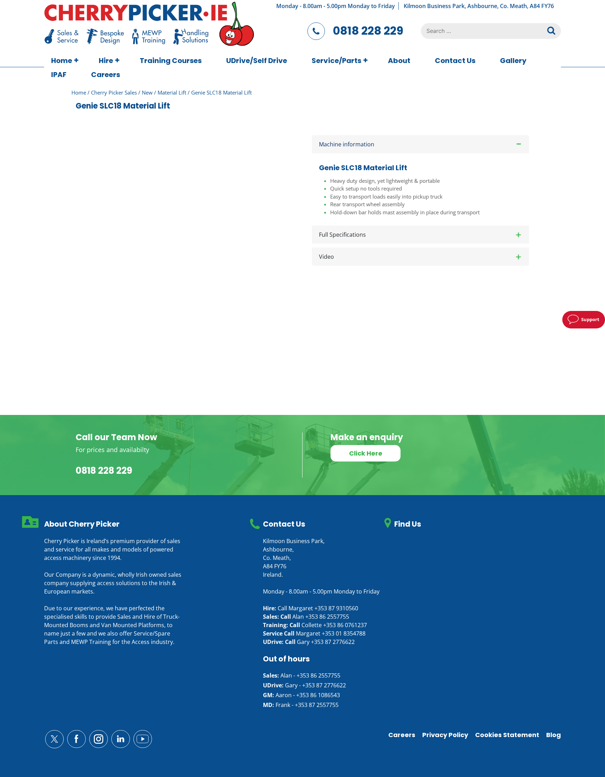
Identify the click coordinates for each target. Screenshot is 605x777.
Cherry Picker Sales (114, 92)
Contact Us (455, 60)
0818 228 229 (368, 31)
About (399, 60)
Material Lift (172, 92)
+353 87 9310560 (336, 608)
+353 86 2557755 (327, 616)
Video (326, 257)
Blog (553, 734)
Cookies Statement (507, 734)
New (147, 92)
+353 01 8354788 (344, 633)
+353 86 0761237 (345, 625)
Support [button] (590, 319)
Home (61, 60)
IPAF (59, 74)
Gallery (513, 60)
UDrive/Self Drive (256, 60)
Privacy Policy (445, 734)
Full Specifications (342, 234)
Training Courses (171, 60)
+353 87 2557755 (317, 705)
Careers (105, 74)
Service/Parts (336, 60)
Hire (106, 60)
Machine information (346, 144)
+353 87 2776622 (333, 642)
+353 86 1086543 (318, 695)
